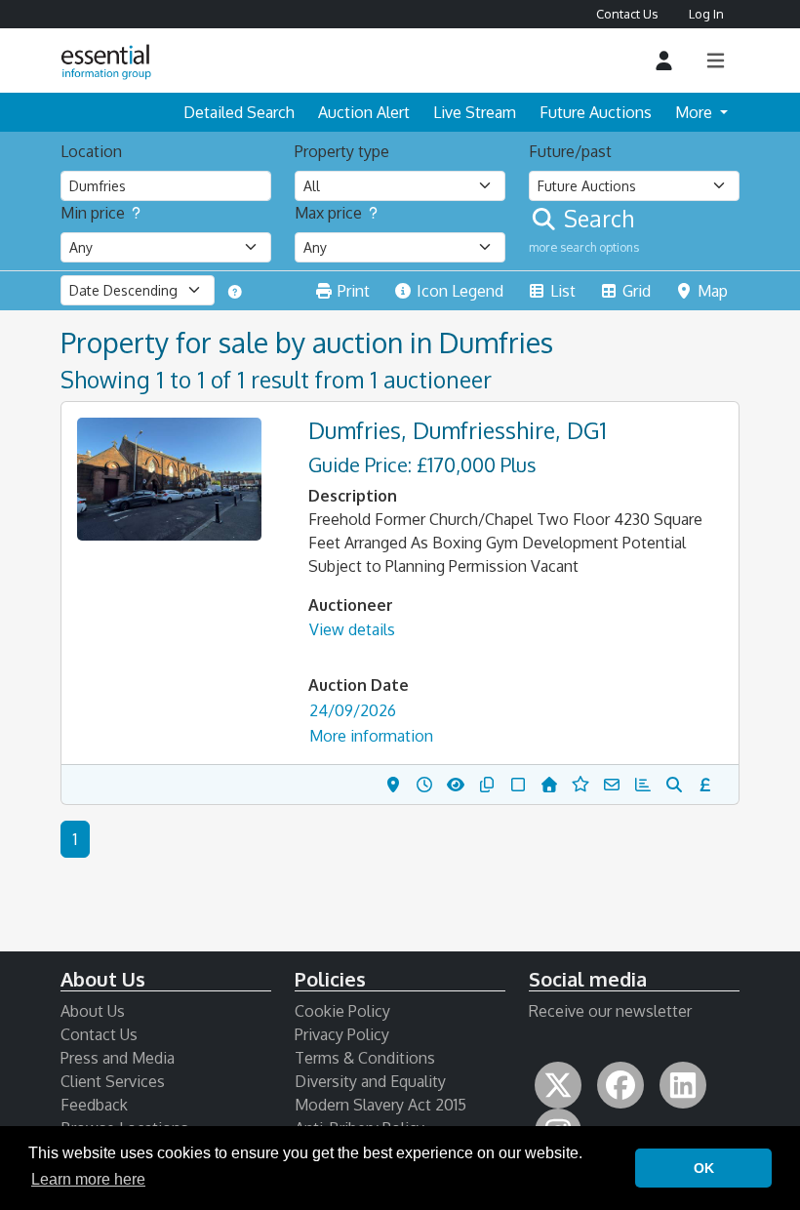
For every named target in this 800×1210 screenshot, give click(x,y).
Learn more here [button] (88, 1179)
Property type (342, 151)
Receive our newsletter (610, 1011)
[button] (169, 479)
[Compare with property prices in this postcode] (553, 784)
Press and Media (117, 1058)
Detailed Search (239, 112)
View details (352, 629)
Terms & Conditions (365, 1058)
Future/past (570, 151)
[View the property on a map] (397, 784)
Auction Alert (364, 112)
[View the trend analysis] (646, 784)
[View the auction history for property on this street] (428, 784)
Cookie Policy (342, 1011)
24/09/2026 (352, 710)
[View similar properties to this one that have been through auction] (459, 784)
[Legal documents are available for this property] (490, 784)
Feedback (94, 1104)
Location (91, 151)
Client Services (112, 1081)
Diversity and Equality (370, 1081)
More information (371, 736)
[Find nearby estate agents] (678, 784)
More (695, 112)
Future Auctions (596, 112)
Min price (92, 212)
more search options (584, 247)
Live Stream (474, 112)
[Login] (664, 61)
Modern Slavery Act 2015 (380, 1104)
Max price (328, 212)
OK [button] (704, 1168)
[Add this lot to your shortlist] (522, 784)
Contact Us (627, 13)
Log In (706, 13)
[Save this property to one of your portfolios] (584, 784)
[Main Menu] (716, 61)
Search (596, 218)
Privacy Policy (342, 1034)
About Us (92, 1011)
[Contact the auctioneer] (615, 784)
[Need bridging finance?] (709, 784)
